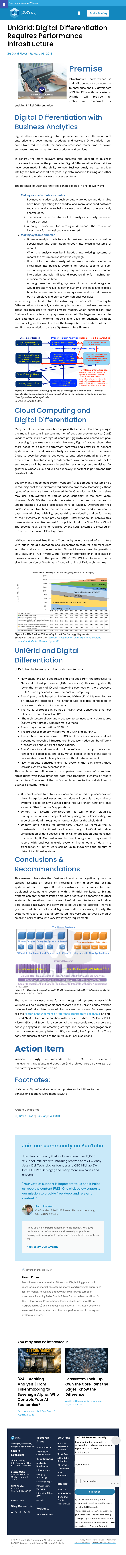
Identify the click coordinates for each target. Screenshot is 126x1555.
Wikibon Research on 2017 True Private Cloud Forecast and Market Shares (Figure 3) (58, 639)
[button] (4, 4)
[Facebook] (24, 1512)
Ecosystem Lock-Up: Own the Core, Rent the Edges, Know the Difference (86, 1386)
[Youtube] (12, 1512)
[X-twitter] (16, 1512)
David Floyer (19, 53)
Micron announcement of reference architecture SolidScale (62, 1014)
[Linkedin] (20, 1512)
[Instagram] (29, 1512)
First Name (82, 1452)
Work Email (82, 1464)
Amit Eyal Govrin (45, 1411)
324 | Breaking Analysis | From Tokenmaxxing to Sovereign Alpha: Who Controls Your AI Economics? (38, 1391)
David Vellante (25, 1411)
